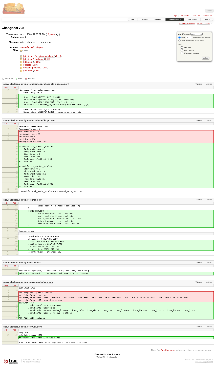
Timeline (144, 19)
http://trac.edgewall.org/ (204, 361)
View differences (184, 34)
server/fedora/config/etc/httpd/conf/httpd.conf (29, 120)
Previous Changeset (187, 23)
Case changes (189, 50)
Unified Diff (100, 357)
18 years (51, 34)
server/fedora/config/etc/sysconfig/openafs (28, 282)
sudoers (27, 65)
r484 (6, 285)
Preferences (207, 16)
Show (183, 37)
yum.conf (28, 70)
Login (175, 16)
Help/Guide (184, 16)
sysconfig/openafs (32, 67)
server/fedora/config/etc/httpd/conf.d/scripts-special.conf (36, 84)
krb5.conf (28, 62)
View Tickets (192, 19)
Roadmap (158, 19)
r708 (14, 87)
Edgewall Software (33, 361)
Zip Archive (114, 357)
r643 (6, 266)
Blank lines (187, 47)
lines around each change (201, 37)
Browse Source (175, 19)
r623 (6, 87)
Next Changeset (203, 23)
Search (207, 19)
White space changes (191, 53)
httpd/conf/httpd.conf (33, 59)
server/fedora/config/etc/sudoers (22, 262)
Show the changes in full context (192, 40)
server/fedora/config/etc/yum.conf (22, 326)
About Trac (195, 16)
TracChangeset (168, 350)
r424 (6, 203)
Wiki (132, 19)
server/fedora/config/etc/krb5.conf (22, 199)
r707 (6, 124)
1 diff (58, 56)
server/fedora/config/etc (31, 47)
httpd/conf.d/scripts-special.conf (39, 56)
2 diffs (37, 62)
